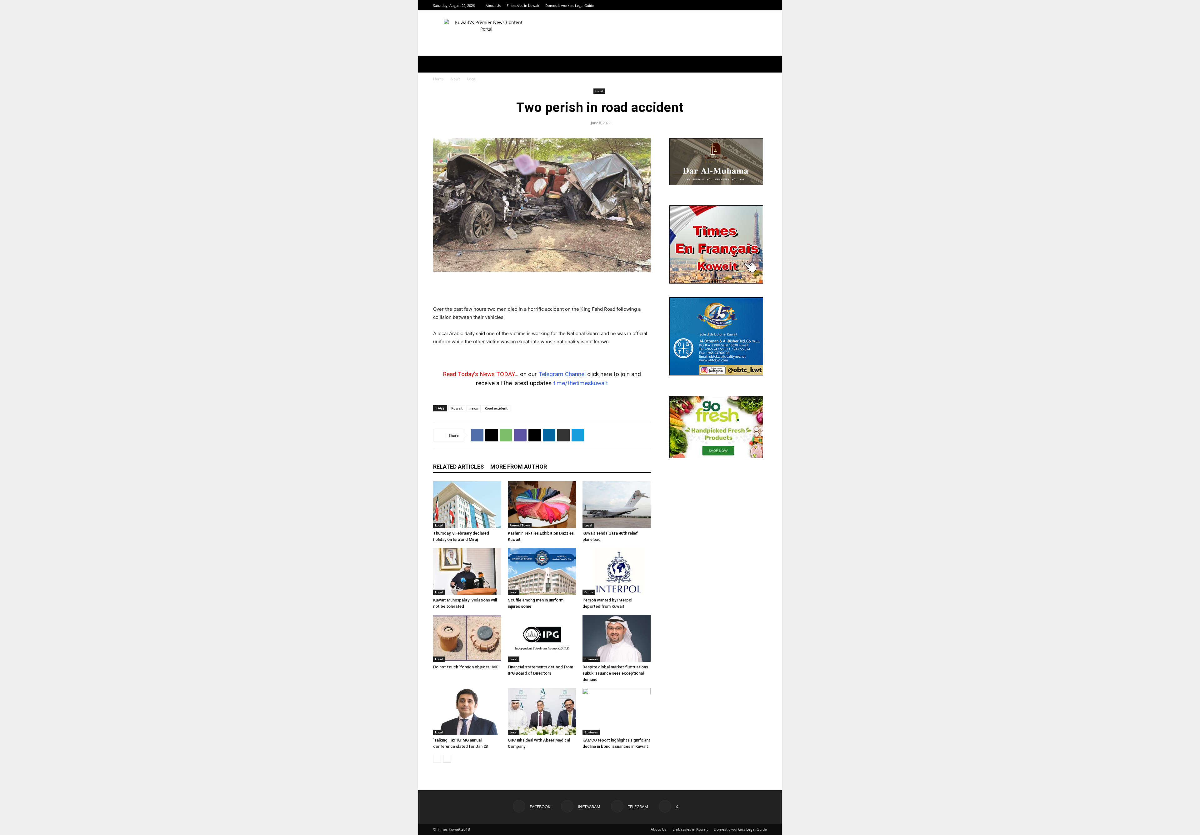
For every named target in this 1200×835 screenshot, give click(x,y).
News (455, 79)
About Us (493, 5)
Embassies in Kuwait (523, 5)
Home (438, 79)
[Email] (534, 435)
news (473, 408)
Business (591, 659)
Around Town (520, 525)
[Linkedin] (549, 435)
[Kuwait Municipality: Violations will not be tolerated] (467, 571)
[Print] (563, 435)
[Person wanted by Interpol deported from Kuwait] (616, 571)
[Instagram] (747, 5)
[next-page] (447, 759)
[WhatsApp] (506, 435)
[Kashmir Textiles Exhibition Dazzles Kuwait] (542, 504)
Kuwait (456, 408)
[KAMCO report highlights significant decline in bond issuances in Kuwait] (616, 711)
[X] (763, 5)
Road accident (496, 408)
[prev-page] (437, 759)
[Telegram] (755, 5)
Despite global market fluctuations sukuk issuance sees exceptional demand (615, 673)
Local (599, 91)
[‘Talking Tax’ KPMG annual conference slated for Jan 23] (467, 711)
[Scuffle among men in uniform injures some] (542, 571)
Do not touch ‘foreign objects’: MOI (466, 667)
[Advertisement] (542, 289)
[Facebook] (740, 5)
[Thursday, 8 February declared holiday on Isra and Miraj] (467, 504)
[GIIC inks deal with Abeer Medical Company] (542, 711)
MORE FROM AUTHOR (518, 466)
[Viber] (520, 435)
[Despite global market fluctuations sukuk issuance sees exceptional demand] (616, 638)
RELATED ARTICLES (458, 466)
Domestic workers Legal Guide (569, 5)
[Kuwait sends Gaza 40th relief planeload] (616, 504)
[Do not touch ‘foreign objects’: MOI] (467, 638)
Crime (588, 592)
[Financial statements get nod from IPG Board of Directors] (542, 638)
